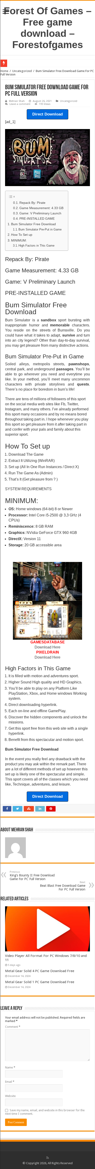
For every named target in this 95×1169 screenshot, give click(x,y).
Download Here (47, 647)
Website (10, 1096)
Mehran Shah (17, 101)
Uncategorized (22, 71)
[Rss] (47, 1157)
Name (10, 1067)
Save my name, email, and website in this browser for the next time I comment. (45, 1112)
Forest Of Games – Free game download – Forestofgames (48, 27)
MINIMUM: (19, 240)
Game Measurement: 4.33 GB (41, 208)
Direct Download (47, 114)
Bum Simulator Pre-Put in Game (40, 229)
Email (9, 1081)
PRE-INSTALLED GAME (37, 218)
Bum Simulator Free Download (33, 224)
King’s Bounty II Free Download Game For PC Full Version (32, 875)
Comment (12, 1026)
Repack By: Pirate (32, 202)
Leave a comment (19, 104)
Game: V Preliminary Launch (40, 213)
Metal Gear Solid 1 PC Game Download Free (39, 982)
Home (4, 71)
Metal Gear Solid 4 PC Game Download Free (39, 971)
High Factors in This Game (36, 245)
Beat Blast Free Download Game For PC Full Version (62, 886)
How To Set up (21, 234)
